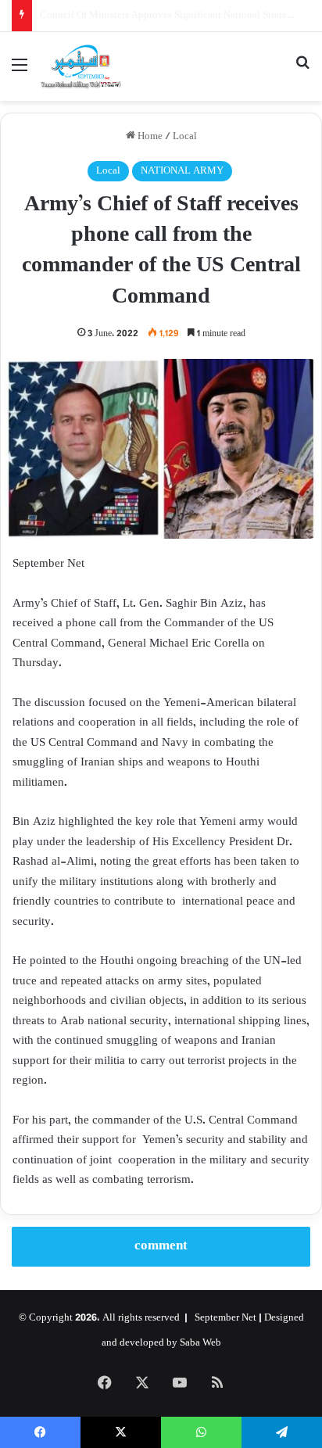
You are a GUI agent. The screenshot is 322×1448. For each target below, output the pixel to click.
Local (185, 136)
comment (161, 1246)
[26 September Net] (81, 66)
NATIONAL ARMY (182, 171)
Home (149, 136)
